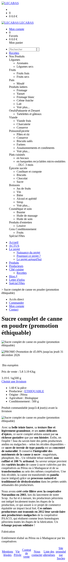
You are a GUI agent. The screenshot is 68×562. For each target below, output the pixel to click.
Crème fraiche (25, 100)
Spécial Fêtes (17, 236)
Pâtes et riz (23, 134)
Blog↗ (13, 276)
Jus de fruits (24, 188)
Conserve (22, 127)
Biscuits (21, 175)
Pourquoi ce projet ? (29, 255)
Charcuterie (23, 124)
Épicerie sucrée (18, 168)
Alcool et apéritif (27, 198)
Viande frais (24, 120)
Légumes (14, 59)
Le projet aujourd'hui (29, 259)
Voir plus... (23, 107)
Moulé (20, 83)
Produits (14, 262)
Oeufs (12, 110)
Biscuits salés (24, 141)
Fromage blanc (25, 97)
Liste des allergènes (49, 553)
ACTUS (14, 245)
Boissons (14, 185)
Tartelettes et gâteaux (29, 114)
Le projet (14, 249)
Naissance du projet (28, 252)
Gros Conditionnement (22, 229)
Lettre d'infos (17, 279)
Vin (19, 191)
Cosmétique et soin (20, 208)
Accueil (13, 242)
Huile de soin (24, 219)
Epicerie (24, 131)
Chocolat (22, 178)
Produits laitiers (18, 86)
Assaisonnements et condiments (35, 147)
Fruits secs (23, 76)
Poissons (14, 131)
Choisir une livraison (14, 381)
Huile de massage (27, 215)
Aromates (22, 63)
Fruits (12, 70)
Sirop (20, 202)
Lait (19, 103)
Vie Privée (17, 553)
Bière (20, 195)
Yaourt (21, 93)
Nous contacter (37, 553)
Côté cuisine (16, 269)
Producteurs (16, 266)
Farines (21, 144)
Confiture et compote (29, 171)
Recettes (14, 53)
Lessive (21, 225)
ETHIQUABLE (34, 391)
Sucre (20, 181)
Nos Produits (17, 56)
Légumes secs (25, 66)
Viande (13, 117)
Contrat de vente (26, 553)
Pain (11, 80)
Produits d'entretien (20, 222)
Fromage (22, 90)
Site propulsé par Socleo (61, 553)
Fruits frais (23, 73)
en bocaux (23, 158)
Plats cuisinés (17, 154)
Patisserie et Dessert (28, 110)
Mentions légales (7, 553)
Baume (21, 212)
